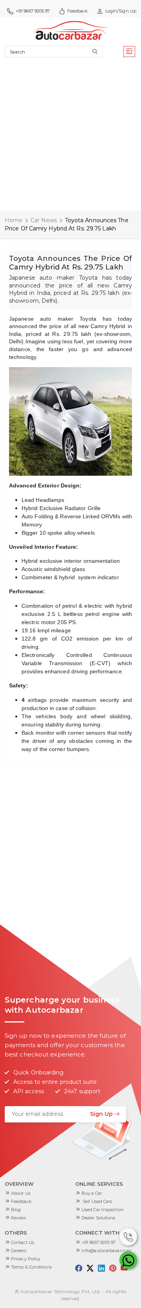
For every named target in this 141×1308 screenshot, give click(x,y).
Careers (18, 1250)
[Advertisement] (70, 136)
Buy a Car (91, 1193)
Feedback (77, 11)
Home (13, 220)
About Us (21, 1193)
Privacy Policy (25, 1259)
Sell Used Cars (96, 1201)
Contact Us (22, 1242)
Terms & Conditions (31, 1267)
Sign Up (101, 1113)
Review (19, 1218)
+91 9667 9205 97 (98, 1242)
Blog (16, 1209)
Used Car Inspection (102, 1209)
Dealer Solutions (98, 1218)
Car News (44, 220)
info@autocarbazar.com (106, 1250)
